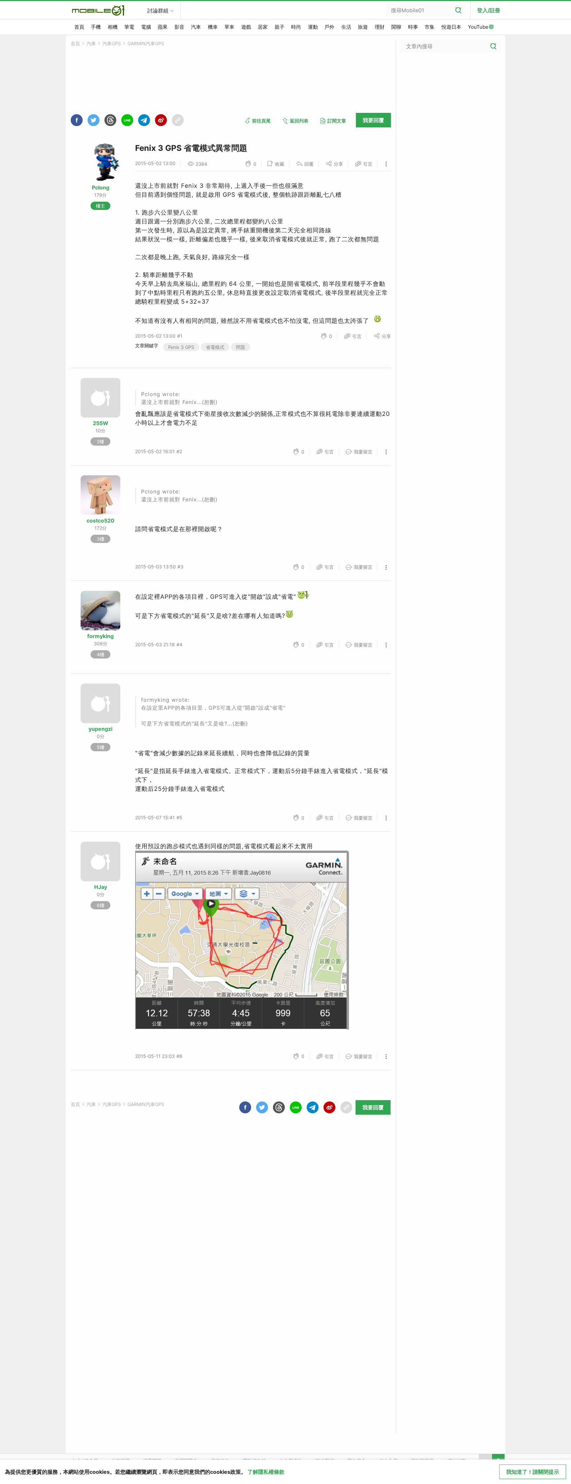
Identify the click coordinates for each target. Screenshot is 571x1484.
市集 (430, 27)
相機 (113, 27)
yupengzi (100, 728)
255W (100, 423)
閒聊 (396, 27)
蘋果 (163, 27)
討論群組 (158, 10)
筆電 (129, 27)
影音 (179, 27)
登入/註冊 (488, 10)
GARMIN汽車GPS (146, 43)
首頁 (79, 27)
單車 (229, 27)
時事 (413, 27)
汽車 (196, 27)
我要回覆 (373, 120)
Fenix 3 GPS (181, 347)
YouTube (478, 27)
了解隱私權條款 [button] (266, 1471)
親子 (280, 27)
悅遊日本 (451, 27)
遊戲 (246, 27)
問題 (240, 347)
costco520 (100, 520)
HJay (100, 887)
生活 (346, 27)
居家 (263, 27)
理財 (380, 27)
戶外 (329, 27)
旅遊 (363, 27)
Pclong (100, 187)
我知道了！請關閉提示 (532, 1471)
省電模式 (215, 347)
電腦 (146, 27)
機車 (213, 27)
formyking (100, 636)
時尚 (296, 27)
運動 (313, 27)
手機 (96, 27)
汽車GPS (111, 43)
